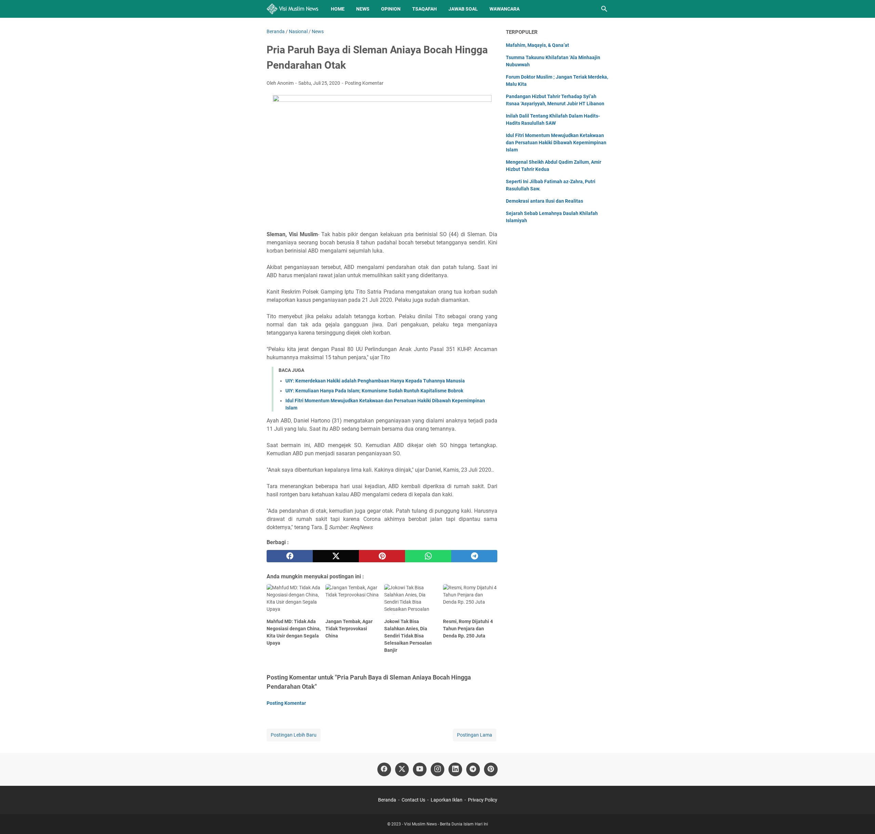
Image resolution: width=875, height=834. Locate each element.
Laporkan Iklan (446, 800)
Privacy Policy (482, 800)
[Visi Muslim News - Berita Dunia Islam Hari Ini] (292, 9)
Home (338, 9)
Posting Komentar (364, 83)
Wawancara (504, 9)
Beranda (387, 800)
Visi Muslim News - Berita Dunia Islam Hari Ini (446, 824)
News (362, 9)
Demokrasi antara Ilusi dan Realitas (544, 201)
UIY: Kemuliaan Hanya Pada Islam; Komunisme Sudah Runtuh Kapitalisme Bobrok (374, 390)
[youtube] (420, 769)
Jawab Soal (463, 9)
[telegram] (474, 556)
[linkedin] (455, 769)
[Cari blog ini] (604, 9)
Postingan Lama (474, 735)
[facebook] (290, 556)
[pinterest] (382, 556)
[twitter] (336, 556)
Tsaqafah (424, 9)
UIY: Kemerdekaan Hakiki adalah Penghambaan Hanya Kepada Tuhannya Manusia (375, 381)
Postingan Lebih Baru (294, 735)
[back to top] (861, 818)
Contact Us (413, 800)
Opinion (391, 9)
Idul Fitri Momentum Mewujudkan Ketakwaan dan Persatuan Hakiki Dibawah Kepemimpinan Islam (556, 142)
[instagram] (437, 769)
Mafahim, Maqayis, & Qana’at (537, 45)
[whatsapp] (428, 556)
